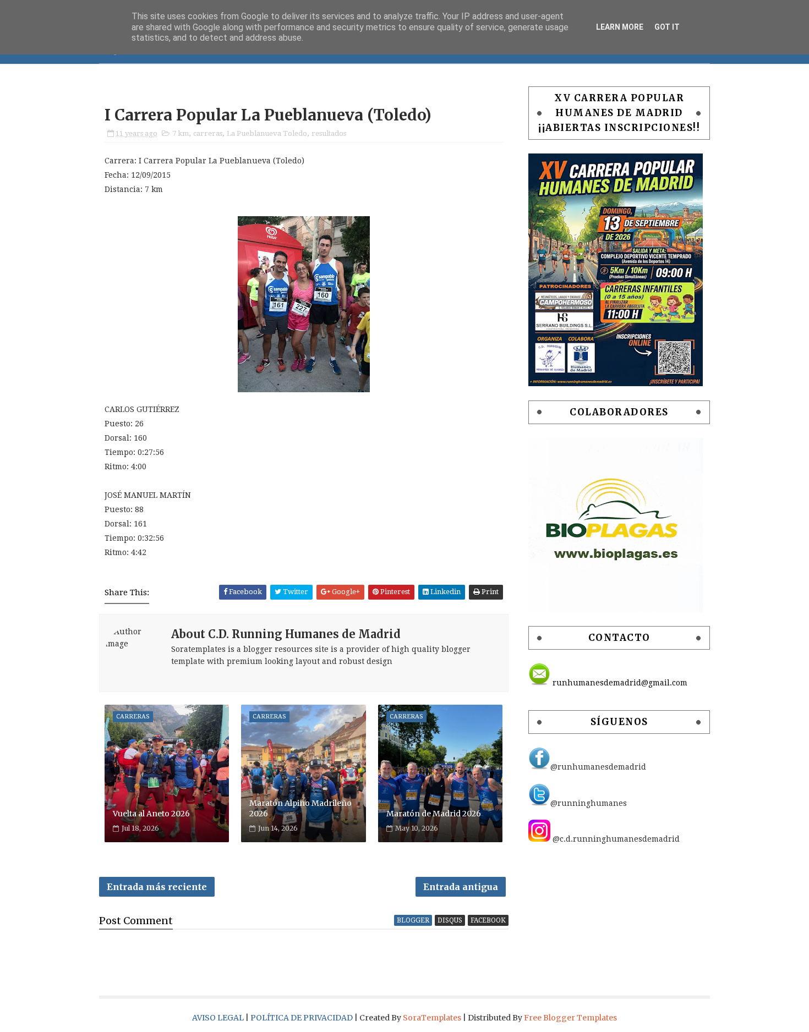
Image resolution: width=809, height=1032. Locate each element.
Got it (667, 27)
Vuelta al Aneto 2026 (151, 814)
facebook (488, 920)
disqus (450, 920)
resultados (328, 133)
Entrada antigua (460, 886)
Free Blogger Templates (570, 1018)
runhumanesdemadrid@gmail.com (618, 682)
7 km (180, 133)
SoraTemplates (432, 1018)
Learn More (619, 27)
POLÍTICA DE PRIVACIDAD (302, 1018)
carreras (207, 133)
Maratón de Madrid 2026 (433, 814)
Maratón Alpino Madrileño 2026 (300, 808)
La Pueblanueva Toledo (267, 133)
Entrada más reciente (157, 886)
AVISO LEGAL (218, 1018)
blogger (413, 920)
